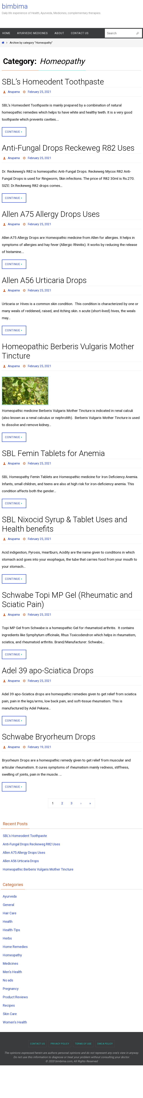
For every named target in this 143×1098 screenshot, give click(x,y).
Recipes (9, 995)
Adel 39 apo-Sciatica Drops (47, 662)
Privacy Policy (60, 1033)
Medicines (10, 953)
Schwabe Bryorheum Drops (48, 727)
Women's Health (15, 1012)
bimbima (15, 6)
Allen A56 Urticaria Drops (44, 277)
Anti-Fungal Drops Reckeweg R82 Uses (68, 146)
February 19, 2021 (39, 737)
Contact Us (37, 1033)
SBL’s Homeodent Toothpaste (53, 81)
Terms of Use (83, 1033)
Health (7, 911)
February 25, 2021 (39, 91)
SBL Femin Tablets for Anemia (53, 448)
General (8, 894)
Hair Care (9, 903)
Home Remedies (15, 936)
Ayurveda (10, 886)
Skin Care (10, 1003)
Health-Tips (11, 919)
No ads (8, 970)
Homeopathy (12, 945)
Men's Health (12, 961)
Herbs (7, 928)
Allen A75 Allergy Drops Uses (51, 212)
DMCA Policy (105, 1033)
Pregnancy (11, 978)
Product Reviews (15, 987)
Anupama (14, 91)
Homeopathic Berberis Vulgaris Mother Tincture (38, 859)
